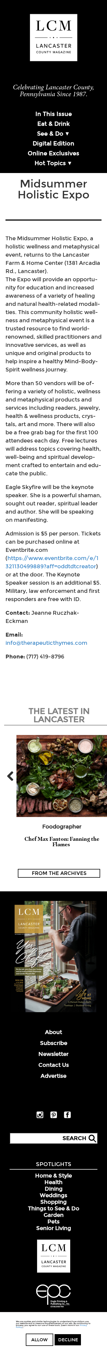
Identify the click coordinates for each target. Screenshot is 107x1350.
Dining (54, 1188)
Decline (68, 1339)
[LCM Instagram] (39, 1117)
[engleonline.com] (53, 1308)
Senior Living (53, 1228)
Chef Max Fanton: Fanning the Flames (61, 842)
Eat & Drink (53, 123)
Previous (12, 776)
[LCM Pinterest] (53, 1117)
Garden (54, 1215)
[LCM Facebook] (67, 1117)
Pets (53, 1221)
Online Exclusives (53, 153)
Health (53, 1182)
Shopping (53, 1202)
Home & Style (53, 1175)
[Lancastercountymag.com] (53, 1271)
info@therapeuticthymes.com (46, 643)
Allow (39, 1339)
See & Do (50, 133)
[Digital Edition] (53, 1011)
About (53, 1032)
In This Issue (53, 114)
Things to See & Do (53, 1208)
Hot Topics (50, 163)
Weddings (53, 1195)
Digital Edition (53, 143)
